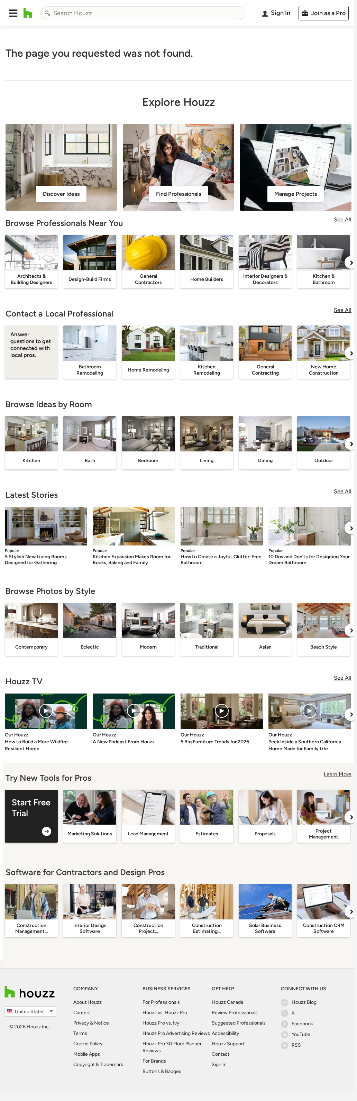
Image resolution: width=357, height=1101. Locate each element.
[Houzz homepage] (28, 13)
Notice (101, 1023)
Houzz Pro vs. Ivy (161, 1023)
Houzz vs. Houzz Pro (165, 1013)
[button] (13, 13)
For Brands (154, 1061)
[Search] (47, 13)
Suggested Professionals (239, 1023)
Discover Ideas (61, 194)
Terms (80, 1033)
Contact (220, 1054)
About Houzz (87, 1002)
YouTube (301, 1034)
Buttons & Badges (162, 1071)
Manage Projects (295, 194)
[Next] (351, 262)
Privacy (81, 1023)
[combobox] (142, 13)
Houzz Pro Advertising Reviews (176, 1033)
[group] (31, 816)
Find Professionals (178, 194)
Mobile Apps (86, 1054)
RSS (296, 1045)
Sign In (219, 1064)
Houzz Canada (227, 1002)
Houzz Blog (304, 1002)
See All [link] (342, 219)
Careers (82, 1013)
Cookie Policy (87, 1044)
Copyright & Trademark (98, 1064)
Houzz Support (228, 1044)
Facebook (302, 1024)
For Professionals (161, 1002)
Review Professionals (235, 1013)
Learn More (337, 774)
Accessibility (225, 1033)
